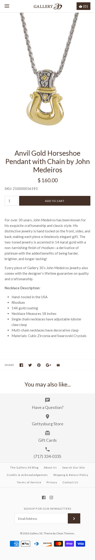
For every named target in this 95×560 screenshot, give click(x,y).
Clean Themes (65, 533)
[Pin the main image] (39, 365)
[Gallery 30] (47, 6)
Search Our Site (73, 467)
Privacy (52, 482)
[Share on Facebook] (21, 365)
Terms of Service (29, 482)
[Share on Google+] (48, 365)
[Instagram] (51, 497)
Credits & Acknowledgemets (27, 475)
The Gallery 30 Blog (24, 467)
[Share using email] (58, 365)
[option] (47, 76)
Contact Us (70, 482)
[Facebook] (43, 497)
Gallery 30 (36, 533)
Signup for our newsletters (47, 508)
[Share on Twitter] (30, 365)
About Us (50, 467)
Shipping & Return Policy (70, 475)
